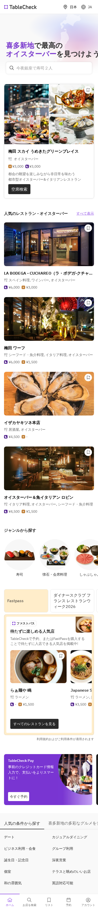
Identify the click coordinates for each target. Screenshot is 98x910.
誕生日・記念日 (16, 860)
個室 (7, 871)
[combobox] (49, 68)
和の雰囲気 (13, 883)
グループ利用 (62, 848)
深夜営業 (59, 860)
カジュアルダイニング (69, 837)
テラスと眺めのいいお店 (71, 871)
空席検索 (19, 189)
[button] (42, 280)
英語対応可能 (62, 883)
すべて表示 (85, 213)
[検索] (11, 68)
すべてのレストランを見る (34, 724)
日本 (73, 7)
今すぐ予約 (18, 796)
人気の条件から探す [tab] (22, 823)
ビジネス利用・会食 (20, 848)
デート (9, 837)
